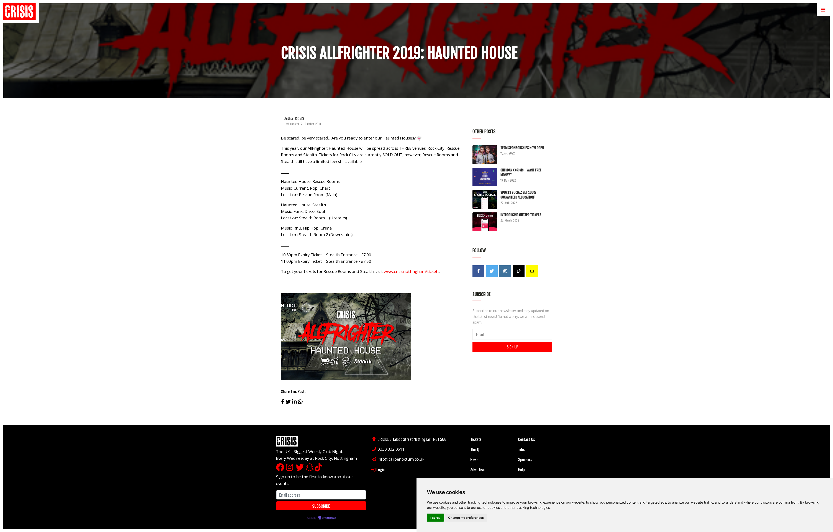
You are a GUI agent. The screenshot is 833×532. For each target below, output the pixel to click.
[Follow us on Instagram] (505, 271)
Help (521, 469)
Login (380, 469)
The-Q (474, 449)
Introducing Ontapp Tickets (520, 215)
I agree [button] (435, 517)
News (474, 459)
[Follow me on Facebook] (478, 271)
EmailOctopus (329, 518)
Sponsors (525, 459)
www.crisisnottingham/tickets (411, 271)
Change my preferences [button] (466, 517)
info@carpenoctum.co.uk (400, 459)
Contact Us (526, 439)
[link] (21, 13)
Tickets (476, 439)
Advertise (477, 469)
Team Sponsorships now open (522, 148)
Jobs (521, 449)
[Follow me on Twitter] (492, 271)
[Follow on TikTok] (519, 271)
